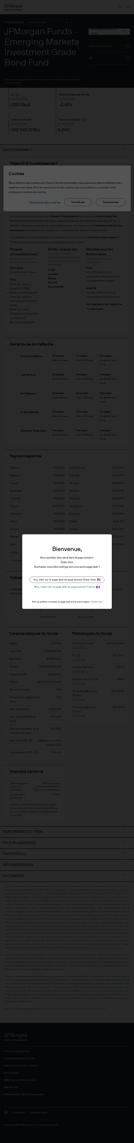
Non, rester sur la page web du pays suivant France (64, 587)
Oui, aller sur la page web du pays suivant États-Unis (65, 580)
